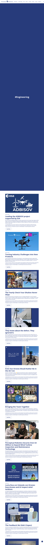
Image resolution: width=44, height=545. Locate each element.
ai (11, 226)
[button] (43, 1)
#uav (20, 225)
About (27, 1)
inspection (17, 226)
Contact (30, 1)
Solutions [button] (15, 1)
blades (30, 226)
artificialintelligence (22, 226)
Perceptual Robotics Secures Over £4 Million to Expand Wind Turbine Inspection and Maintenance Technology (21, 446)
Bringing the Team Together (17, 407)
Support (39, 1)
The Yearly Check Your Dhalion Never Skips (21, 293)
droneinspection (14, 226)
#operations (17, 225)
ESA (11, 224)
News (33, 1)
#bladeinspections (29, 225)
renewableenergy (27, 226)
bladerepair (33, 226)
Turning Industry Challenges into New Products (21, 255)
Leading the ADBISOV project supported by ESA (17, 217)
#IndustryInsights (21, 224)
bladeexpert (17, 224)
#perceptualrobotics (23, 225)
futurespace (14, 224)
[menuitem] (16, 1)
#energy (7, 224)
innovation (9, 226)
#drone (33, 225)
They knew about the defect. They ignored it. (19, 331)
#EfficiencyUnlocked (33, 224)
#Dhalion (6, 225)
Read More (8, 229)
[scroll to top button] (42, 541)
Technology (20, 1)
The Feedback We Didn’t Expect (18, 525)
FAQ (24, 1)
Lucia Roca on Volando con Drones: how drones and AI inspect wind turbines (20, 487)
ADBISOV (9, 224)
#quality (35, 225)
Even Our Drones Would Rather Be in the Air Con (21, 370)
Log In (36, 1)
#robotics (6, 226)
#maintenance (13, 225)
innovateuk (24, 264)
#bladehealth (9, 225)
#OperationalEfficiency (27, 224)
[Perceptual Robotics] (7, 1)
